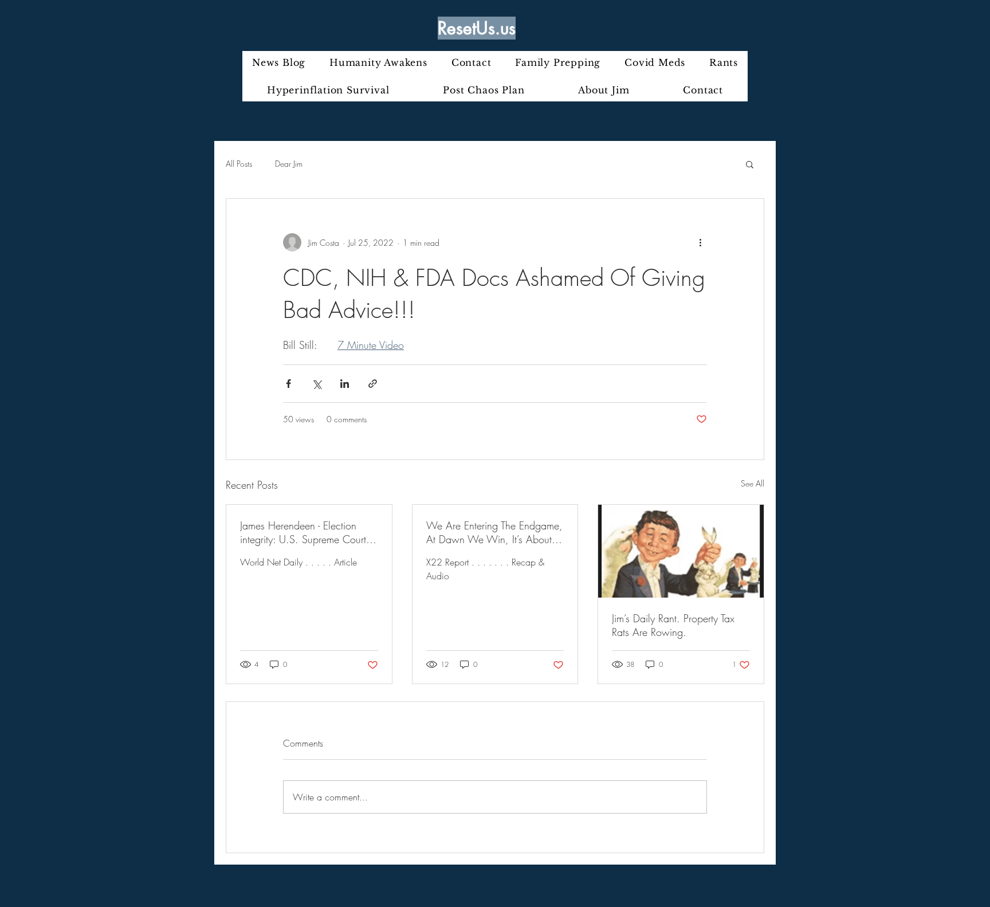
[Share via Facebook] (288, 383)
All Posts (239, 163)
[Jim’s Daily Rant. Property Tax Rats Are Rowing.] (681, 551)
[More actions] (700, 242)
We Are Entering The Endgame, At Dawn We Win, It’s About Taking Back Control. (494, 532)
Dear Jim (288, 163)
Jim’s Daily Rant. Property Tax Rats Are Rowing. (673, 625)
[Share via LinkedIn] (344, 383)
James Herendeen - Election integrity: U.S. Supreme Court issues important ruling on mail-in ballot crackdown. (306, 532)
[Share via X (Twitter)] (316, 383)
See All (752, 483)
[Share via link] (372, 383)
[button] (749, 163)
